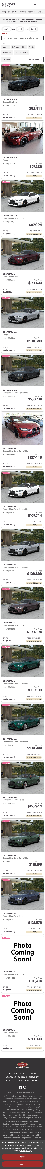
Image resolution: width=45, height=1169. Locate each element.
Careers (10, 1081)
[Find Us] (35, 4)
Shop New (13, 1073)
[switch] (41, 4)
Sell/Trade (11, 1077)
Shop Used (24, 1073)
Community (34, 1077)
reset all (4, 33)
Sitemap (35, 1081)
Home (33, 1073)
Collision (22, 1077)
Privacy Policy (23, 1081)
